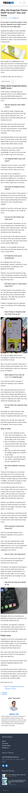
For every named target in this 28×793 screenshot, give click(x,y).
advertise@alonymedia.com (10, 757)
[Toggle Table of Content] (12, 82)
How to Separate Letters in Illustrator (17, 774)
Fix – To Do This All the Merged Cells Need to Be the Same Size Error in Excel (17, 781)
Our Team (5, 743)
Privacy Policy (6, 745)
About (4, 741)
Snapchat (4, 692)
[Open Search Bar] (20, 2)
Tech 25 (6, 790)
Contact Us (5, 748)
